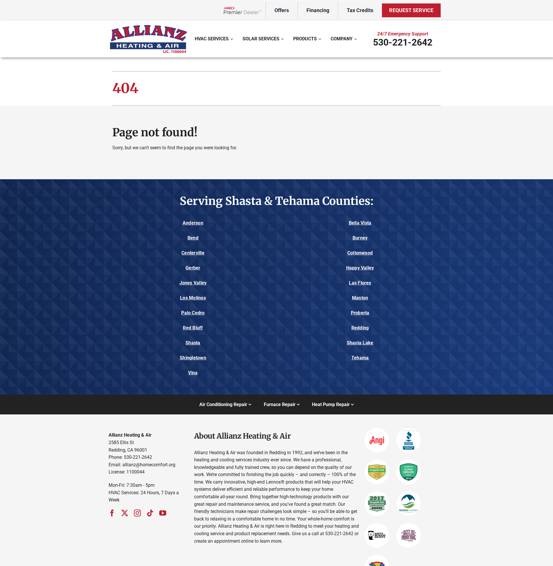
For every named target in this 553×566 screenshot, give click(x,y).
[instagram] (137, 513)
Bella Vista (360, 223)
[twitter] (124, 513)
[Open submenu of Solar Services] (283, 39)
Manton (360, 298)
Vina (193, 373)
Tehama (360, 358)
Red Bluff (193, 328)
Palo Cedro (192, 313)
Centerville (192, 253)
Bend (193, 238)
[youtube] (162, 513)
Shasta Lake (360, 343)
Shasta (192, 343)
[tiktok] (150, 513)
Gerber (192, 268)
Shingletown (193, 358)
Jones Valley (193, 283)
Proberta (360, 313)
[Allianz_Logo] (148, 25)
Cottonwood (360, 253)
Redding (360, 328)
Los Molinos (193, 298)
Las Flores (360, 283)
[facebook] (112, 513)
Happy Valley (360, 268)
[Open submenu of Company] (356, 39)
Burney (360, 238)
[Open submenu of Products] (320, 39)
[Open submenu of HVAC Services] (232, 39)
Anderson (193, 223)
